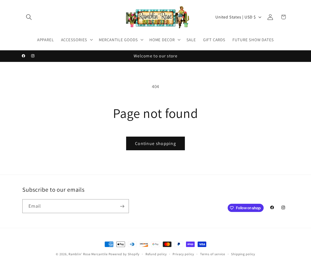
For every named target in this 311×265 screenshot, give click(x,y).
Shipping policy (243, 254)
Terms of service (212, 254)
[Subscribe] (122, 206)
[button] (28, 16)
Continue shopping (155, 143)
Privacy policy (183, 254)
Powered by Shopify (124, 254)
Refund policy (156, 254)
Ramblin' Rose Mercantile (88, 254)
